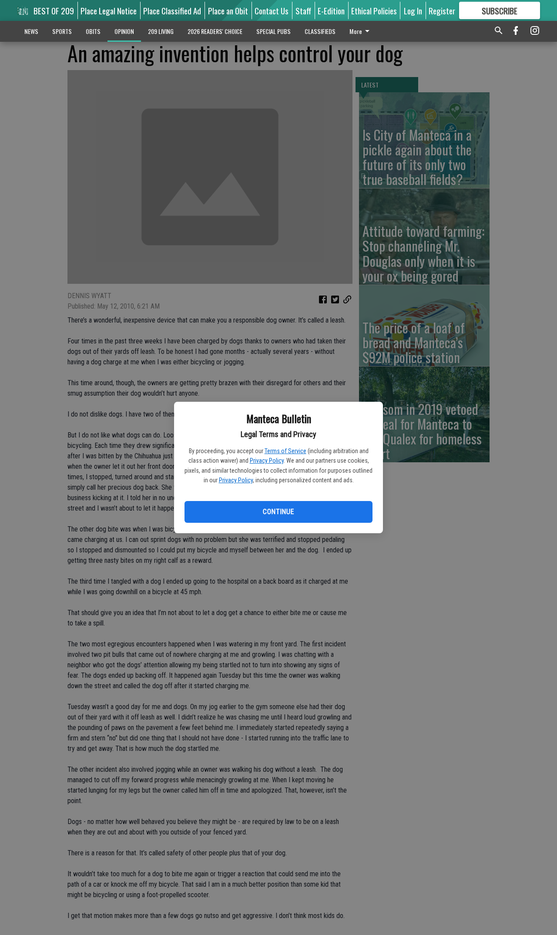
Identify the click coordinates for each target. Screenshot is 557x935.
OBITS (93, 31)
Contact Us (272, 10)
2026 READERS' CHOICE (215, 31)
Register (442, 10)
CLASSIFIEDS (320, 31)
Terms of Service (285, 450)
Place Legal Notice (109, 10)
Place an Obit (228, 10)
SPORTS (62, 31)
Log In (413, 10)
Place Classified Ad (172, 10)
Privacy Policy (267, 460)
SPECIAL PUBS (273, 31)
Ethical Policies (374, 10)
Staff (303, 10)
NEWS (31, 31)
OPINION (124, 31)
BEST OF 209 (54, 10)
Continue (278, 512)
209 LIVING (161, 31)
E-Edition (331, 10)
